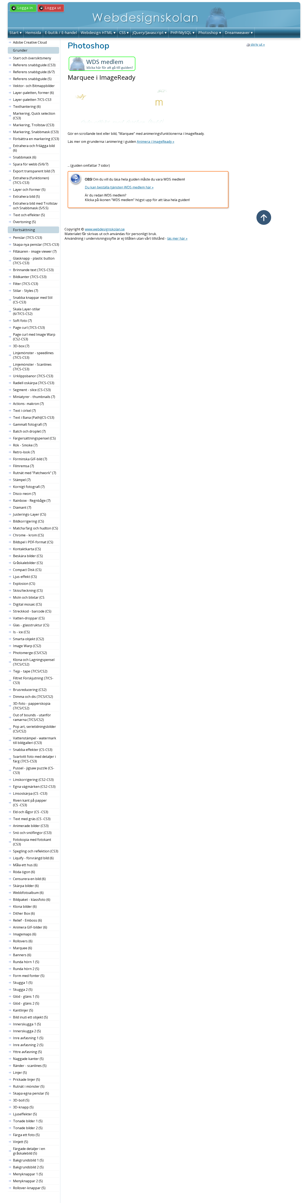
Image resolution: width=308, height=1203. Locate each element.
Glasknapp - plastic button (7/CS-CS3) (33, 260)
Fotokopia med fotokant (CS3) (32, 842)
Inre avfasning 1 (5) (28, 1038)
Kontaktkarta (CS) (27, 549)
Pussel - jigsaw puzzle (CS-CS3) (33, 770)
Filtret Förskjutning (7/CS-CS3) (33, 680)
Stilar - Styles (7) (25, 290)
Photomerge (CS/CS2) (30, 652)
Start (14, 32)
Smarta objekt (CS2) (28, 639)
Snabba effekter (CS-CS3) (32, 749)
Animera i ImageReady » (155, 141)
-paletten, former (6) (33, 92)
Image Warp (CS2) (27, 646)
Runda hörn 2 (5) (26, 968)
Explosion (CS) (24, 583)
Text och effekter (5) (29, 215)
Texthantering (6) (27, 106)
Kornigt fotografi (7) (29, 486)
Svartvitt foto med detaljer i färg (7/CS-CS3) (34, 758)
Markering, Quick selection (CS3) (34, 115)
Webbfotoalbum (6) (28, 892)
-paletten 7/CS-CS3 (32, 99)
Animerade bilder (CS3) (31, 825)
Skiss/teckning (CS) (28, 590)
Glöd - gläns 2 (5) (26, 1003)
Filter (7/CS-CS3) (25, 283)
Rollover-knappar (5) (29, 1188)
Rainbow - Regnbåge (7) (31, 500)
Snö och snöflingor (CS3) (32, 832)
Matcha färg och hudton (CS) (35, 528)
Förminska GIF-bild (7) (30, 459)
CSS (122, 32)
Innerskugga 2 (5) (27, 1031)
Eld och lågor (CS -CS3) (30, 812)
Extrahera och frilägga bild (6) (34, 148)
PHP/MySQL (181, 32)
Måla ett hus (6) (25, 865)
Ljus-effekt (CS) (25, 576)
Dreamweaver (237, 32)
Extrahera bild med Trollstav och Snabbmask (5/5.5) (35, 205)
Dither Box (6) (24, 913)
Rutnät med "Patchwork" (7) (34, 473)
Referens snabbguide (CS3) (34, 65)
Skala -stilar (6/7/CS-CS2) (26, 311)
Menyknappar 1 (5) (28, 1174)
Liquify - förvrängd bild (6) (33, 858)
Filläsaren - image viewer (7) (35, 251)
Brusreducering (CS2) (30, 689)
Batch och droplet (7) (29, 431)
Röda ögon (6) (24, 872)
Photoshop (208, 32)
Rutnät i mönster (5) (28, 1086)
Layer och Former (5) (29, 189)
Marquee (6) (22, 948)
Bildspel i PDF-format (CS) (33, 542)
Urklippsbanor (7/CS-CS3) (33, 376)
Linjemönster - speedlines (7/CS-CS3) (33, 355)
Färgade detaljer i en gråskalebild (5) (29, 1151)
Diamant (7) (22, 507)
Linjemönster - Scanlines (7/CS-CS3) (32, 366)
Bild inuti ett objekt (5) (30, 1017)
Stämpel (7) (22, 479)
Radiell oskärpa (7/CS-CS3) (33, 383)
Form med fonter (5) (28, 975)
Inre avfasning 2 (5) (28, 1045)
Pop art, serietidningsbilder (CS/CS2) (34, 729)
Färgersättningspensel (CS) (34, 438)
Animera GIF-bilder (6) (30, 927)
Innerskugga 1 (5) (27, 1024)
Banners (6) (22, 955)
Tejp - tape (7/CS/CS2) (30, 671)
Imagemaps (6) (24, 934)
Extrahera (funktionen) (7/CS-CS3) (31, 180)
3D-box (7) (21, 346)
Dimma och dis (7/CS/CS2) (33, 696)
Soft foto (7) (22, 320)
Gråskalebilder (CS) (28, 563)
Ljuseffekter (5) (25, 1114)
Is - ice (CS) (21, 632)
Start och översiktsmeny (32, 58)
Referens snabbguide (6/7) (34, 72)
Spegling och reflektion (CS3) (35, 851)
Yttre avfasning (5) (27, 1052)
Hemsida (33, 32)
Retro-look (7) (24, 452)
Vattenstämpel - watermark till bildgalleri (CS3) (34, 740)
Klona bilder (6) (25, 906)
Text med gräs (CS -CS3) (31, 819)
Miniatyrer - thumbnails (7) (34, 396)
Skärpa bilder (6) (26, 885)
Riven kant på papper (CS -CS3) (30, 802)
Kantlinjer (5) (23, 1010)
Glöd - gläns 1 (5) (26, 996)
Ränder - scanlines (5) (30, 1065)
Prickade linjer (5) (26, 1079)
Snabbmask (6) (24, 157)
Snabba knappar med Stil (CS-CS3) (32, 299)
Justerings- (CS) (29, 514)
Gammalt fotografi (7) (30, 424)
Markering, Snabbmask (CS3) (36, 132)
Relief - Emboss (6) (27, 920)
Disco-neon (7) (24, 493)
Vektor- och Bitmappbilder (34, 85)
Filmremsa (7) (23, 466)
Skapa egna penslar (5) (31, 1093)
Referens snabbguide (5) (32, 79)
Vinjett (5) (20, 1141)
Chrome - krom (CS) (28, 535)
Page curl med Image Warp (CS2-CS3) (34, 336)
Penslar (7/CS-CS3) (27, 237)
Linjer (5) (20, 1072)
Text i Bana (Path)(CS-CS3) (33, 417)
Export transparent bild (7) (34, 171)
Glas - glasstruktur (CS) (31, 625)
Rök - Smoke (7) (25, 445)
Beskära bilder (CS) (28, 556)
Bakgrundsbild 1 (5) (28, 1160)
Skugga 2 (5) (22, 989)
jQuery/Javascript (148, 32)
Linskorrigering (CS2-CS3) (33, 779)
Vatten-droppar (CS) (29, 618)
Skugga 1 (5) (22, 982)
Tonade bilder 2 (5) (28, 1128)
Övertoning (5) (24, 222)
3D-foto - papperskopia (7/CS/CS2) (31, 705)
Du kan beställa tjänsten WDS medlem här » (119, 187)
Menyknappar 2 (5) (28, 1181)
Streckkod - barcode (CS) (32, 611)
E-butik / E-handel (61, 32)
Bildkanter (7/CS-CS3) (30, 276)
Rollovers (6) (22, 941)
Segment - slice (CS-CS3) (32, 390)
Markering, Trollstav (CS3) (33, 125)
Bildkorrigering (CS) (28, 521)
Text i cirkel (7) (24, 410)
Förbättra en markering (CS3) (36, 139)
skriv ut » (257, 44)
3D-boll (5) (21, 1100)
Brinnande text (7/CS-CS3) (33, 270)
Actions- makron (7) (28, 403)
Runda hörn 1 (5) (26, 962)
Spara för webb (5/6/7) (30, 164)
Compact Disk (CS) (27, 569)
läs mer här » (177, 238)
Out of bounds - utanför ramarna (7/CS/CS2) (32, 717)
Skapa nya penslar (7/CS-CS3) (36, 244)
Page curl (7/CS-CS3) (29, 327)
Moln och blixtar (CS (28, 597)
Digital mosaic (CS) (27, 604)
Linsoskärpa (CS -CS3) (30, 793)
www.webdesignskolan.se (105, 229)
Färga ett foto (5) (26, 1135)
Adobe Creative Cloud (30, 42)
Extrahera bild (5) (26, 196)
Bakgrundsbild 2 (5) (28, 1167)
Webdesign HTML (97, 32)
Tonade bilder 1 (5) (28, 1121)
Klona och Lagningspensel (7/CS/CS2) (33, 662)
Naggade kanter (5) (28, 1058)
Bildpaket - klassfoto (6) (31, 899)
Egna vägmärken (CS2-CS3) (34, 786)
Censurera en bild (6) (29, 879)
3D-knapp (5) (23, 1107)
